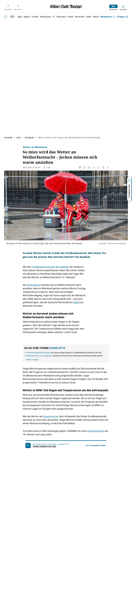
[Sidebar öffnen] (12, 16)
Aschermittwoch (95, 430)
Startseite (8, 137)
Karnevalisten (34, 284)
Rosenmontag (50, 416)
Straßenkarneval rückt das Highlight (50, 266)
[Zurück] (5, 16)
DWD (76, 302)
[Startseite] (66, 6)
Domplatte (29, 137)
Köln (19, 137)
